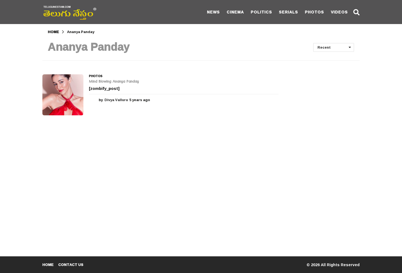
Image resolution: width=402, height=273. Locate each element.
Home (48, 264)
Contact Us (70, 264)
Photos (314, 12)
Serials (288, 12)
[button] (356, 12)
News (213, 12)
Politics (261, 12)
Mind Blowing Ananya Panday (114, 82)
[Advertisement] (323, 156)
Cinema (235, 12)
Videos (339, 12)
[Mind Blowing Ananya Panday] (62, 94)
